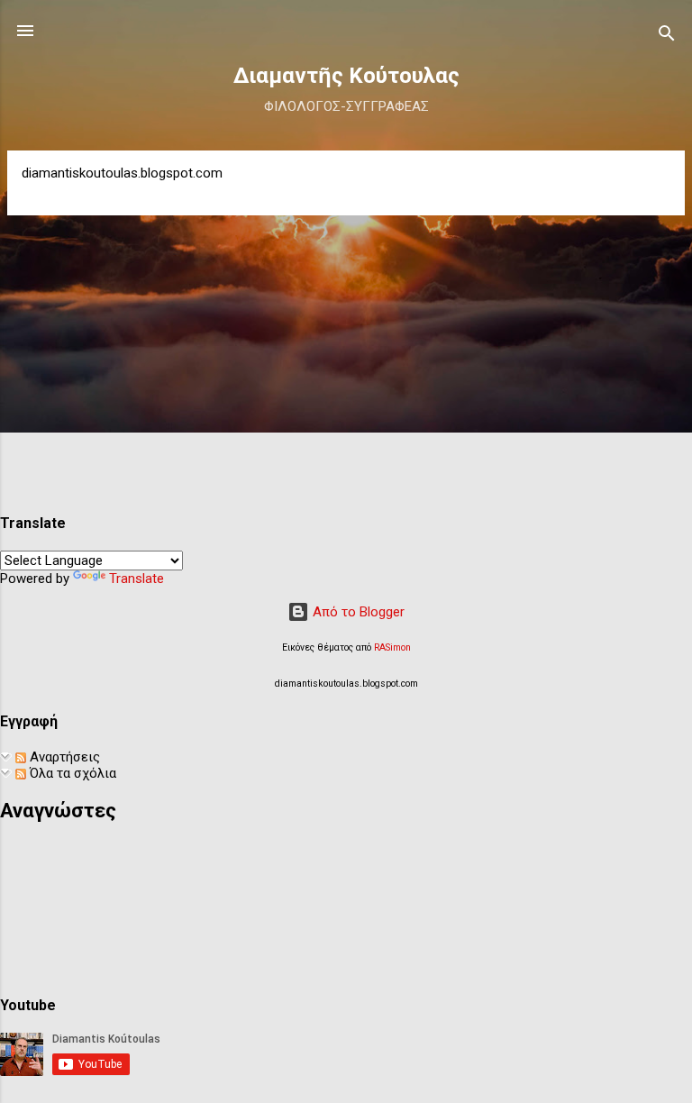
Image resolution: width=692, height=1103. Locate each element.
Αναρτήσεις (63, 757)
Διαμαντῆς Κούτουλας (346, 75)
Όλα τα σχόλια (71, 773)
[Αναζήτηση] (667, 36)
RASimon (392, 647)
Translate (136, 578)
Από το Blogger (357, 612)
